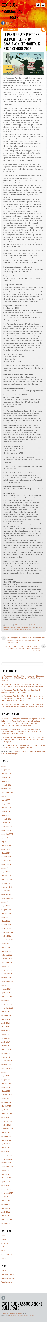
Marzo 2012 (5, 1216)
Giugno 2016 (6, 1080)
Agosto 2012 (5, 1197)
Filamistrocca (20, 627)
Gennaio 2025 (6, 819)
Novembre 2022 (7, 891)
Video (3, 1258)
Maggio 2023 (6, 876)
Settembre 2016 (7, 1068)
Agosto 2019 (5, 985)
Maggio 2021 (6, 951)
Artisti (3, 1236)
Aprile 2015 (5, 1110)
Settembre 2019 (7, 981)
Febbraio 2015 (6, 1114)
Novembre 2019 (7, 974)
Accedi (3, 1271)
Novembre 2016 (7, 1061)
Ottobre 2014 (6, 1125)
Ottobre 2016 (6, 1065)
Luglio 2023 (5, 872)
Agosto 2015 (5, 1099)
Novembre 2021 (7, 932)
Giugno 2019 (6, 989)
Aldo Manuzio (35, 625)
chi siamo (4, 1243)
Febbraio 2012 (6, 1219)
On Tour (4, 1251)
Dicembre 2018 (6, 1004)
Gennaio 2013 (6, 1185)
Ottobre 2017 (6, 1030)
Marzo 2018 (5, 1027)
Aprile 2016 (5, 1087)
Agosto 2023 (5, 868)
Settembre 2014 (7, 1129)
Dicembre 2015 (6, 1095)
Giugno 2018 (6, 1015)
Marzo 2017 (5, 1046)
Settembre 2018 (7, 1008)
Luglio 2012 (5, 1201)
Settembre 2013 (7, 1167)
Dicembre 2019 (6, 970)
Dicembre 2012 (6, 1189)
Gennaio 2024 (6, 857)
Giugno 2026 (6, 770)
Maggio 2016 (6, 1083)
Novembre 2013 (7, 1159)
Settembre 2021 (7, 940)
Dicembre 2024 (6, 823)
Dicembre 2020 (6, 959)
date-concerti (24, 625)
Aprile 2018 (5, 1023)
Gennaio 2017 (6, 1053)
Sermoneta (30, 629)
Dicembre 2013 (6, 1155)
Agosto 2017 (5, 1034)
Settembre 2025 (7, 792)
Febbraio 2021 (6, 955)
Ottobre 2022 (6, 895)
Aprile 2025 (5, 811)
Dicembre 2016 (6, 1057)
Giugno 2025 (6, 804)
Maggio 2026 (6, 774)
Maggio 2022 (6, 913)
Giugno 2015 (6, 1102)
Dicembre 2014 (6, 1121)
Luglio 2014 (5, 1133)
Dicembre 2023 (6, 861)
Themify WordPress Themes (25, 1315)
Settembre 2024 (7, 834)
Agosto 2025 (5, 796)
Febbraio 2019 (6, 997)
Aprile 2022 (5, 917)
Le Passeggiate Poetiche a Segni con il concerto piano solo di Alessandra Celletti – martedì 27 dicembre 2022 (24, 648)
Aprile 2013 (5, 1182)
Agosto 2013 (5, 1170)
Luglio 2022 (5, 906)
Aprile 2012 (5, 1212)
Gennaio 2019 (6, 1000)
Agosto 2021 (5, 944)
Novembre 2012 (7, 1193)
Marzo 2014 (5, 1148)
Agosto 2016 (5, 1072)
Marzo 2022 (5, 921)
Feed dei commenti (8, 1278)
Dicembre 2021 (6, 929)
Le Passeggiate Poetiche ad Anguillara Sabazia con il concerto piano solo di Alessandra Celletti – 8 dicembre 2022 (24, 640)
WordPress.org (6, 1282)
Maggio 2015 (6, 1106)
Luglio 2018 (5, 1012)
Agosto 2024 (5, 838)
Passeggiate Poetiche (19, 629)
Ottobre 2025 (6, 789)
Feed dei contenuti (8, 1274)
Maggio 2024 (6, 845)
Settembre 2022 (7, 898)
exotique (8, 625)
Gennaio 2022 (6, 925)
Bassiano (6, 627)
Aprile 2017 (5, 1042)
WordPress (12, 1315)
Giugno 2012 (6, 1204)
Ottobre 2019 (6, 978)
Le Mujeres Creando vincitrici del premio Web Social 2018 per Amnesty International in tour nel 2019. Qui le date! (21, 723)
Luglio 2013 (5, 1174)
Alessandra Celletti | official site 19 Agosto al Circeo (19, 729)
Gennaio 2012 (6, 1223)
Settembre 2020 (7, 963)
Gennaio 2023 (6, 883)
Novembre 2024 (7, 826)
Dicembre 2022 (6, 887)
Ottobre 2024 (6, 830)
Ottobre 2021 (6, 936)
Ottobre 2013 (6, 1163)
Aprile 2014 (5, 1144)
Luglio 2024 (5, 842)
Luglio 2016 (5, 1076)
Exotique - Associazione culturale (13, 1313)
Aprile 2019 (5, 993)
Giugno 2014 (6, 1136)
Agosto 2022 (5, 902)
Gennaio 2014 (6, 1151)
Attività (17, 625)
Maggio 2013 (6, 1178)
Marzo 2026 (5, 781)
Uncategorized (6, 1254)
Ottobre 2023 (6, 864)
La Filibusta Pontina (30, 627)
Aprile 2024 (5, 849)
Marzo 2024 (5, 853)
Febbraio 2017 (6, 1049)
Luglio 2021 (5, 947)
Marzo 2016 (5, 1091)
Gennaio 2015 (6, 1117)
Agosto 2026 (5, 766)
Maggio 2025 (6, 808)
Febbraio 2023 (6, 879)
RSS (11, 23)
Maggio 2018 (6, 1019)
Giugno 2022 (6, 910)
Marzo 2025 (5, 815)
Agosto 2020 (5, 966)
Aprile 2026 (5, 777)
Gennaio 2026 (6, 785)
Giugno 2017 (6, 1038)
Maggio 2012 (6, 1208)
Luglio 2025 (5, 800)
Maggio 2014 (6, 1140)
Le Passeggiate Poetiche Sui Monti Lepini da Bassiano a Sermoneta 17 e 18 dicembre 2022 (21, 41)
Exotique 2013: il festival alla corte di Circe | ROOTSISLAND (22, 737)
